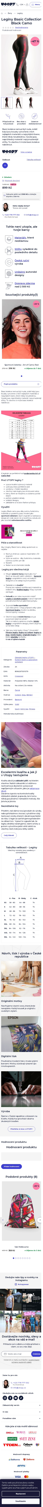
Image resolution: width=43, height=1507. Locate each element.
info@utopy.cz (32, 215)
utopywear (5, 1398)
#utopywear (23, 1284)
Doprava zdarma (25, 283)
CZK (21, 4)
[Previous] (3, 1220)
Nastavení (21, 1494)
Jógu (24, 695)
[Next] (40, 1220)
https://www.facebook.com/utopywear (10, 1398)
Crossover (19, 676)
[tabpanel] (21, 335)
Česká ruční (22, 260)
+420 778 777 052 (17, 4)
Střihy (18, 249)
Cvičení (18, 695)
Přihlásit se (36, 1354)
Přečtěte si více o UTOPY (21, 1129)
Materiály (20, 237)
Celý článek (9, 835)
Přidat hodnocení (11, 1166)
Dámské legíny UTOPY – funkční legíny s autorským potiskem (26, 660)
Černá (17, 690)
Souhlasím (20, 1501)
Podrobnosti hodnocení (11, 30)
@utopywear (21, 1398)
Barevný (18, 700)
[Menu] (36, 4)
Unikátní (20, 271)
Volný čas (24, 709)
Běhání (29, 695)
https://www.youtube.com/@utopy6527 (15, 1398)
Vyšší (17, 704)
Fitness (32, 709)
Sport (17, 709)
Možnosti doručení (12, 181)
